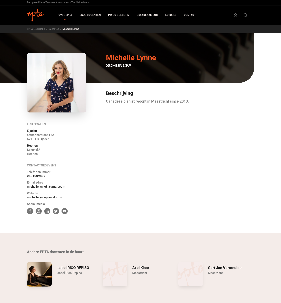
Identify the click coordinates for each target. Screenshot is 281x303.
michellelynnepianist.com (44, 197)
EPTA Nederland (36, 29)
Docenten (54, 29)
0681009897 (36, 176)
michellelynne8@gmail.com (46, 186)
